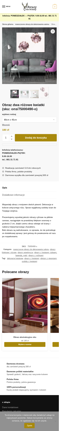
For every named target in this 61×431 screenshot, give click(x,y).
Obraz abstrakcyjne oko (24, 337)
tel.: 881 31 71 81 (10, 159)
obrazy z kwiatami (31, 258)
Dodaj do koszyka (36, 137)
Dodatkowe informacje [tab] (13, 195)
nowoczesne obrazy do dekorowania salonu (32, 24)
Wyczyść (6, 125)
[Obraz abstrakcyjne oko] (25, 305)
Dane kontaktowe (10, 407)
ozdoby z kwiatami (29, 261)
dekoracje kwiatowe (15, 258)
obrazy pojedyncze (25, 252)
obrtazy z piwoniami (48, 258)
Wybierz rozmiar (24, 344)
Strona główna (7, 24)
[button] (53, 31)
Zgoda (29, 425)
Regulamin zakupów (11, 411)
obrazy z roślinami (35, 255)
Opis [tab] (4, 188)
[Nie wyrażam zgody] (55, 421)
